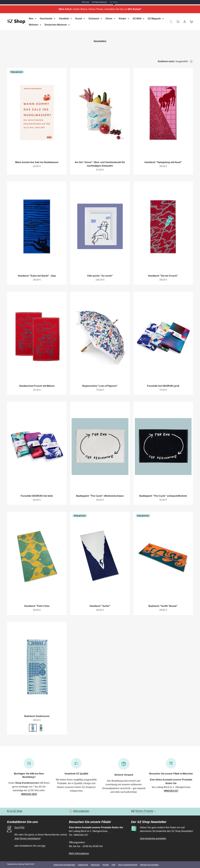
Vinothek (64, 18)
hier (43, 846)
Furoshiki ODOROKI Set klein (37, 496)
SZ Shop (114, 2)
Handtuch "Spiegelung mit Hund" (163, 162)
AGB (113, 865)
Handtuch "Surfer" (100, 606)
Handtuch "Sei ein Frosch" (163, 276)
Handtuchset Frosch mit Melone (37, 386)
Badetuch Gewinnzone (36, 716)
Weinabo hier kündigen (149, 865)
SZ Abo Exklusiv (99, 2)
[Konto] (184, 21)
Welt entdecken (81, 811)
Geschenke (46, 18)
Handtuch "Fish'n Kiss (36, 606)
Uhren (108, 18)
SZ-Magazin (154, 18)
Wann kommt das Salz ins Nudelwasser (37, 162)
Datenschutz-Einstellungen (64, 865)
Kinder (122, 18)
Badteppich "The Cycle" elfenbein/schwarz (100, 496)
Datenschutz (83, 865)
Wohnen (33, 24)
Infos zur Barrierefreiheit (127, 865)
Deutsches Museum (56, 24)
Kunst (78, 18)
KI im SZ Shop (14, 811)
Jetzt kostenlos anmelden (153, 838)
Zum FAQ (19, 827)
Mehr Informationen (79, 853)
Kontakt (106, 865)
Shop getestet (16, 72)
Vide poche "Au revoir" (100, 276)
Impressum (95, 865)
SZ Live (85, 2)
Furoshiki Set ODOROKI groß (163, 386)
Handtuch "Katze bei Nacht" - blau (37, 276)
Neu (31, 18)
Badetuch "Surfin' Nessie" (163, 606)
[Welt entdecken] (71, 811)
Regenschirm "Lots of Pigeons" (100, 386)
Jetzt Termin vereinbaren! (27, 838)
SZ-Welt (137, 18)
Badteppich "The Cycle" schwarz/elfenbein (163, 496)
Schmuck (93, 18)
